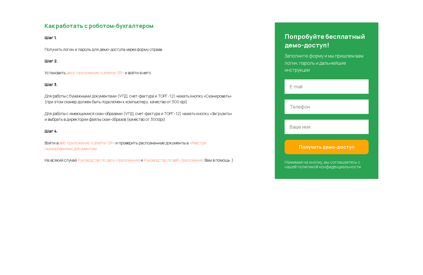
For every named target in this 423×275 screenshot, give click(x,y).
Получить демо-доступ (327, 147)
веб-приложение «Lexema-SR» (87, 143)
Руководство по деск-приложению (109, 160)
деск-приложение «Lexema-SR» (95, 72)
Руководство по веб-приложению (174, 160)
